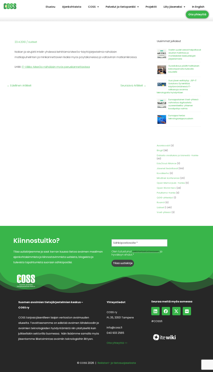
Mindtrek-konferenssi (168, 178)
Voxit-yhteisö (164, 212)
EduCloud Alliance (166, 163)
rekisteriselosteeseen (145, 251)
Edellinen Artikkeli (19, 85)
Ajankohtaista (71, 7)
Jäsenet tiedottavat (167, 168)
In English (198, 7)
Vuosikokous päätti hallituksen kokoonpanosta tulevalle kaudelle (183, 68)
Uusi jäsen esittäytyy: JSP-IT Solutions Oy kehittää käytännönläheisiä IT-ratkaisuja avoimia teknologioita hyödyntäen (177, 86)
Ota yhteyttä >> (117, 343)
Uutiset (32, 42)
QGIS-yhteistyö (165, 197)
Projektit (151, 7)
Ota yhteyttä (197, 14)
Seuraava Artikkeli (133, 85)
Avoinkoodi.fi (163, 145)
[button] (93, 7)
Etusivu (50, 7)
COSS (92, 7)
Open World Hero (166, 188)
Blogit (160, 150)
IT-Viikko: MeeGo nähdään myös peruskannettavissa (56, 67)
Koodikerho (163, 173)
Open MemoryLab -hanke (171, 182)
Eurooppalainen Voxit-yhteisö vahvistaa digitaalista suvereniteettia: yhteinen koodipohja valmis (183, 104)
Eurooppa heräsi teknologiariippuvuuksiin (180, 117)
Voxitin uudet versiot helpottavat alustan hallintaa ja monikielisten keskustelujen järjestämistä (184, 54)
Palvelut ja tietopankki (121, 7)
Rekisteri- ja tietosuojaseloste (117, 363)
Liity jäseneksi (173, 7)
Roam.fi (161, 202)
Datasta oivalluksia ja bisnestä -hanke (177, 155)
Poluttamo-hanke (166, 192)
